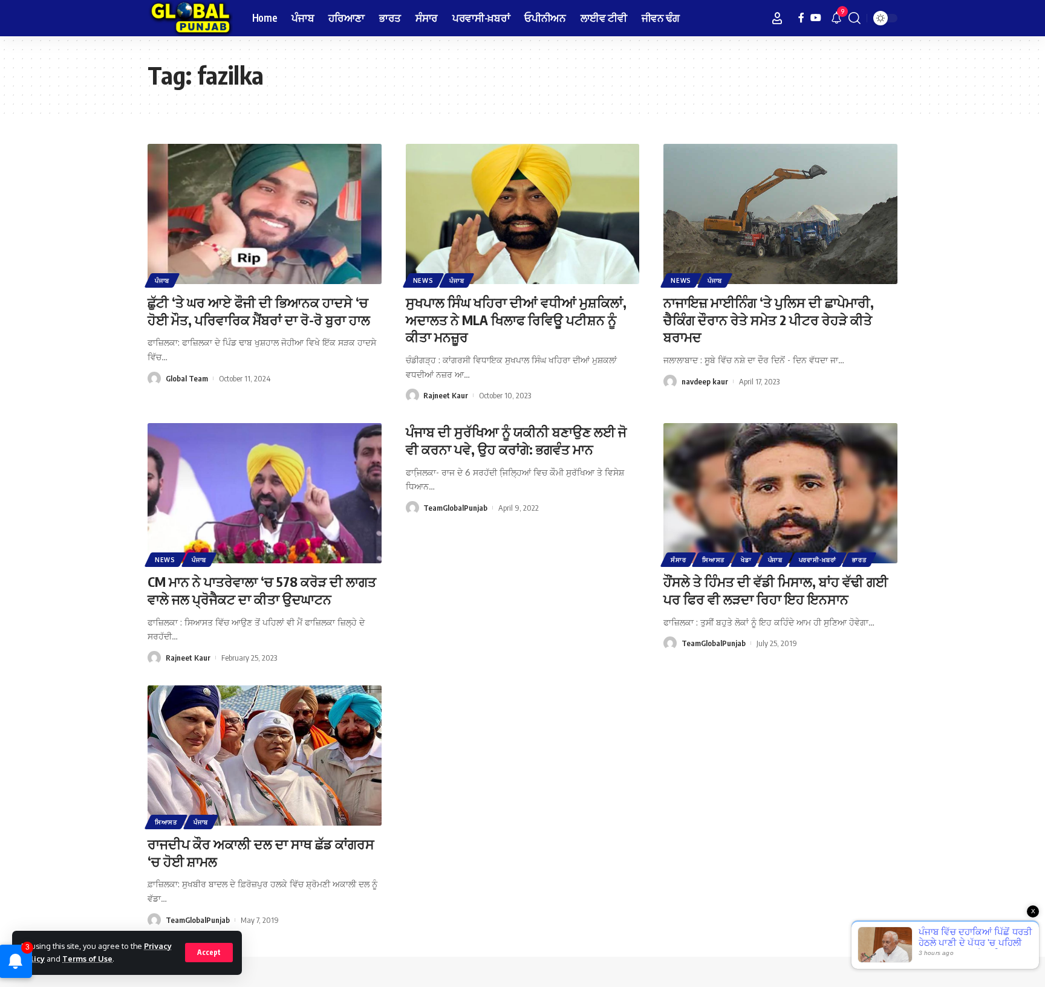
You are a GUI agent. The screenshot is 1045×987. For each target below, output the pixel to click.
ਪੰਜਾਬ (162, 280)
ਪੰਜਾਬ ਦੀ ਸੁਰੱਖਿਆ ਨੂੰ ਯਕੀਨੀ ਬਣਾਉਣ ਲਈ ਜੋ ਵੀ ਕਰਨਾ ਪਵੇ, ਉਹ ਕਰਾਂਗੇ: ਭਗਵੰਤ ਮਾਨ (516, 440)
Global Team (187, 378)
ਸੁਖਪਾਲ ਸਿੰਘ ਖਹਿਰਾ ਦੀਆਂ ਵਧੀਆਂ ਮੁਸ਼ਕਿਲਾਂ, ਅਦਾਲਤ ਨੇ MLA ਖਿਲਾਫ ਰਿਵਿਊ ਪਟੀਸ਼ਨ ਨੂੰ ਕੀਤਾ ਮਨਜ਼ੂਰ (516, 319)
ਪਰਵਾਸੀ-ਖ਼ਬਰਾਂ (817, 559)
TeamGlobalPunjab (455, 508)
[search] (854, 18)
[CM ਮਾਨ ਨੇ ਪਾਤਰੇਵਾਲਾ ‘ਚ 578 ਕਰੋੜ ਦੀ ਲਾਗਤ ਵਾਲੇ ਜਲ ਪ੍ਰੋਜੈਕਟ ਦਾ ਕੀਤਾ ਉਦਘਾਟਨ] (265, 493)
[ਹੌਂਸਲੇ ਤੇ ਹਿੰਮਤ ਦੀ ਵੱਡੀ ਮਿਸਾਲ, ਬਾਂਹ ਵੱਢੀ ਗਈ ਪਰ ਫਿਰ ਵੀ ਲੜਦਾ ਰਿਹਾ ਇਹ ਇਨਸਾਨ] (780, 493)
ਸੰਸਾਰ (678, 559)
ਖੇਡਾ (746, 559)
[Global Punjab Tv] (190, 18)
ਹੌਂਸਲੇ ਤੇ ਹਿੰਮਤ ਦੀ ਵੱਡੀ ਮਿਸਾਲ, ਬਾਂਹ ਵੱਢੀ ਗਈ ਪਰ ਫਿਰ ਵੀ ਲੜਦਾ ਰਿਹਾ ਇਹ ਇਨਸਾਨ (775, 590)
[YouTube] (815, 18)
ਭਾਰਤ (859, 559)
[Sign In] (777, 18)
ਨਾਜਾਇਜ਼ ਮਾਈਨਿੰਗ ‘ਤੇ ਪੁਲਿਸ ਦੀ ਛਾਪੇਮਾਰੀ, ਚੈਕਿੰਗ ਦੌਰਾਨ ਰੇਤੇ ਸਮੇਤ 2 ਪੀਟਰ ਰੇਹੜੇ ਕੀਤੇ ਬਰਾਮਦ (768, 319)
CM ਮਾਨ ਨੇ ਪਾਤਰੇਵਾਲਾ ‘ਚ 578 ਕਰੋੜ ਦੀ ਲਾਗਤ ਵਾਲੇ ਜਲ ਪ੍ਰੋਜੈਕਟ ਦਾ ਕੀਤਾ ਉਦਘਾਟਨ (262, 590)
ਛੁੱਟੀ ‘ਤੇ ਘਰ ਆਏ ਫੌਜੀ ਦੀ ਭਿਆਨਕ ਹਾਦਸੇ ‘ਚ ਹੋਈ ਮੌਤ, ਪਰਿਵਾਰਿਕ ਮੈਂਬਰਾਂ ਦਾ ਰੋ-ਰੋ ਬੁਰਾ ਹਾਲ (259, 311)
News (423, 280)
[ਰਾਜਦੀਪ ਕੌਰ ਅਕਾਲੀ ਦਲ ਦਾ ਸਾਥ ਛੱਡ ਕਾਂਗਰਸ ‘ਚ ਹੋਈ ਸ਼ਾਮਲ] (265, 755)
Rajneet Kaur (445, 395)
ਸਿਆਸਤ (713, 559)
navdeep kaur (705, 381)
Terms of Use (87, 958)
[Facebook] (801, 18)
